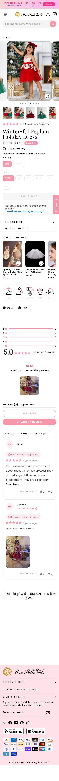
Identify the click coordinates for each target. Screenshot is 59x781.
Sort (26, 433)
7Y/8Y (39, 178)
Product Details (17, 228)
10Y (50, 178)
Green (18, 163)
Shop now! (48, 4)
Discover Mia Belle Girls (21, 689)
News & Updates (14, 697)
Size (5, 173)
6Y (28, 178)
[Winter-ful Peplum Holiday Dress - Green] (8, 654)
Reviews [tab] (10, 405)
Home (6, 37)
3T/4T (8, 178)
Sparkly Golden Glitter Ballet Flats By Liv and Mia (12, 272)
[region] (29, 385)
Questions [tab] (28, 405)
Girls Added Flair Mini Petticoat (34, 270)
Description (13, 222)
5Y (19, 178)
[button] (11, 124)
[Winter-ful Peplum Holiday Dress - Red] (4, 654)
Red (7, 163)
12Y (6, 186)
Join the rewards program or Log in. (25, 211)
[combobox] (29, 24)
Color (7, 158)
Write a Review (38, 422)
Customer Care (14, 682)
